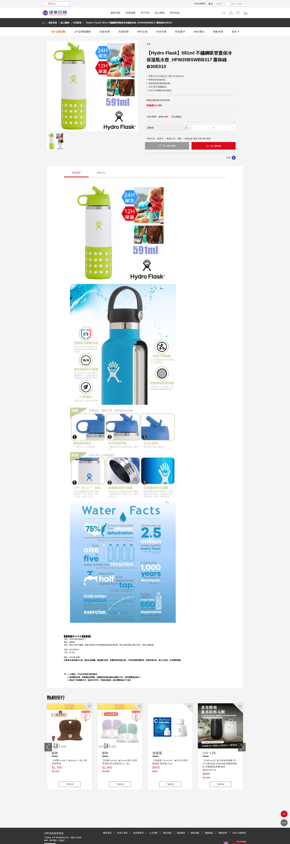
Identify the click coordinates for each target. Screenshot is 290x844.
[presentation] (48, 747)
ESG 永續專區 (239, 833)
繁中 (210, 4)
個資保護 (167, 833)
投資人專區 (122, 833)
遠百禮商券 (138, 833)
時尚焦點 (175, 12)
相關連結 (209, 833)
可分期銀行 (176, 116)
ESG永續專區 (199, 4)
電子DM (145, 12)
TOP (284, 823)
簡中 (219, 4)
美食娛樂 (130, 12)
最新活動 (115, 12)
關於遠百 (107, 833)
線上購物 (159, 12)
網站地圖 (195, 833)
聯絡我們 (223, 833)
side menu (284, 814)
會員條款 (181, 833)
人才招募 (153, 833)
